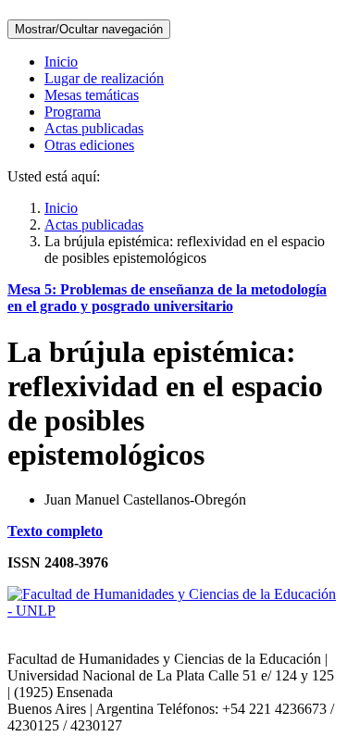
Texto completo (55, 531)
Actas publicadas (93, 128)
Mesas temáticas (91, 95)
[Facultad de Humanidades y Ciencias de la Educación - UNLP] (173, 610)
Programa (72, 111)
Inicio (61, 61)
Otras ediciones (89, 145)
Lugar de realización (104, 78)
